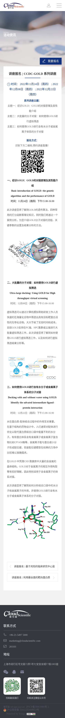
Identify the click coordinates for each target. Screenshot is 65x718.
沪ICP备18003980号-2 (37, 707)
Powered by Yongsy (16, 713)
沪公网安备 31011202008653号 (22, 710)
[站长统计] (31, 714)
